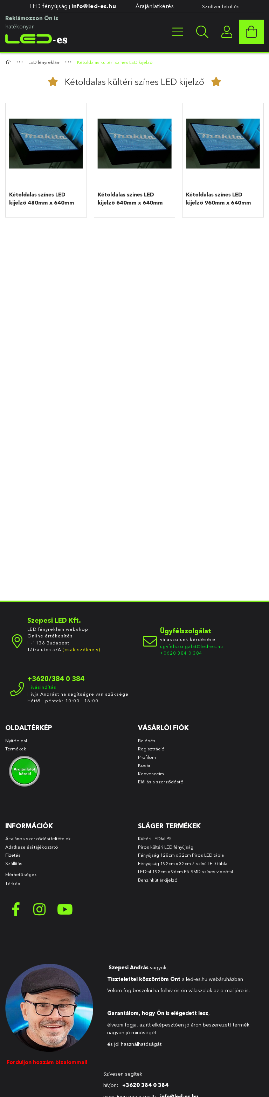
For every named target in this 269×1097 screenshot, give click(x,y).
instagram (40, 909)
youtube (64, 909)
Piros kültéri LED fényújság (165, 847)
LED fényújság (48, 5)
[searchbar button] (202, 32)
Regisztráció (151, 748)
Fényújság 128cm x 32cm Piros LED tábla (181, 855)
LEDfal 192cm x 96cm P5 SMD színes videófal (185, 871)
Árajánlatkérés (155, 5)
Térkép (12, 883)
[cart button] (251, 32)
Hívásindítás (41, 687)
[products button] (178, 32)
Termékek (16, 748)
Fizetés (13, 855)
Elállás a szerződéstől (161, 781)
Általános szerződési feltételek (38, 838)
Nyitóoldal (16, 740)
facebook (15, 909)
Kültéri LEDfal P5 (155, 838)
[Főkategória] (9, 62)
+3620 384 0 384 (145, 1085)
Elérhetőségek (21, 874)
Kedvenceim (151, 773)
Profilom (147, 757)
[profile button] (227, 32)
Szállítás (13, 863)
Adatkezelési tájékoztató (31, 847)
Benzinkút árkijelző (158, 880)
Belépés (147, 740)
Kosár (144, 765)
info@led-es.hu (93, 5)
